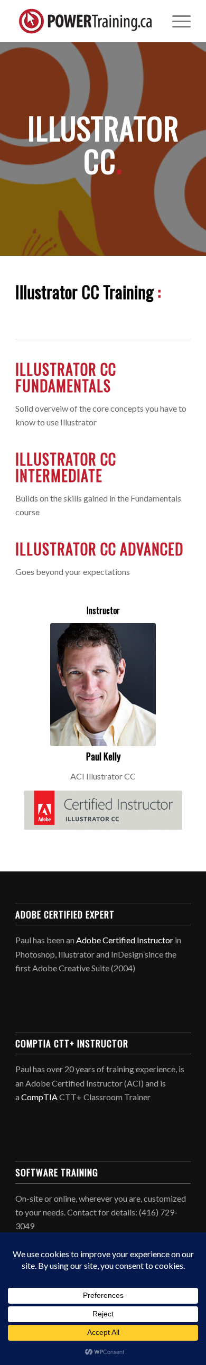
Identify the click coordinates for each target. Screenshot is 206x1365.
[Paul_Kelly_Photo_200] (103, 684)
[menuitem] (176, 21)
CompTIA (39, 1097)
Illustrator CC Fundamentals (65, 377)
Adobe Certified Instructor (124, 940)
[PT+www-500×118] (85, 21)
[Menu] (176, 21)
